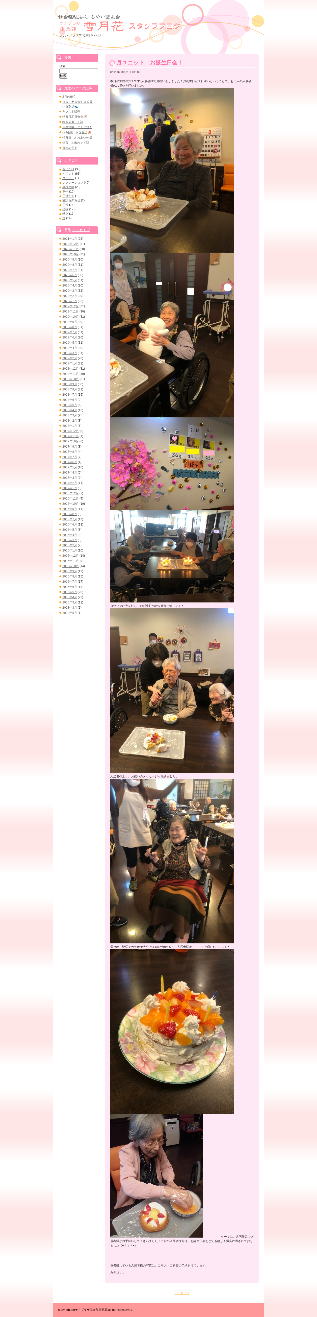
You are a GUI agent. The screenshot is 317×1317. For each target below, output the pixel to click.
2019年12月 (70, 306)
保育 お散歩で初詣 (75, 142)
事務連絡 (68, 187)
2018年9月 (69, 384)
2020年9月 (69, 259)
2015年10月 (70, 566)
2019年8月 (69, 327)
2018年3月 (69, 415)
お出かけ (68, 169)
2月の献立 (69, 96)
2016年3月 (69, 540)
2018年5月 (69, 405)
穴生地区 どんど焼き (77, 127)
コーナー (68, 178)
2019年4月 (69, 348)
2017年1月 (69, 488)
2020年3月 (69, 290)
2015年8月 (69, 576)
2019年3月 (69, 353)
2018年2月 (69, 420)
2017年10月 (70, 441)
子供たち (68, 196)
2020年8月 (69, 264)
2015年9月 (69, 571)
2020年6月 (69, 275)
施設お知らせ (71, 200)
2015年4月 (69, 597)
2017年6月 (69, 462)
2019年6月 (69, 337)
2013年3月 (69, 607)
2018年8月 (69, 389)
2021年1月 (69, 238)
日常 (65, 205)
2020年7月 (69, 270)
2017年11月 (70, 436)
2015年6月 (69, 587)
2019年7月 (69, 332)
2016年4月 (69, 535)
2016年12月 (70, 493)
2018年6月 (69, 400)
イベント (68, 173)
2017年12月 (70, 431)
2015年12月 (70, 555)
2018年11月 (70, 374)
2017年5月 (69, 467)
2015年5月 (69, 592)
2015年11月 (70, 561)
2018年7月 (69, 394)
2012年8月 (69, 613)
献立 (65, 214)
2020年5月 (69, 280)
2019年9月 (69, 322)
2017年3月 (69, 477)
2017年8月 (69, 452)
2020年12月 (70, 244)
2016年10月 (70, 503)
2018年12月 (70, 368)
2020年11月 (70, 249)
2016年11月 (70, 498)
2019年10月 (70, 316)
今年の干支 (69, 148)
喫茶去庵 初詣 (72, 122)
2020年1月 (69, 301)
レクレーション (72, 182)
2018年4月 (69, 410)
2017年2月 (69, 483)
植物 (65, 209)
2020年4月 (69, 285)
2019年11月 (70, 311)
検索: (62, 66)
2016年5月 (69, 529)
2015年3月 (69, 602)
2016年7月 (69, 519)
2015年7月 (69, 581)
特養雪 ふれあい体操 (77, 137)
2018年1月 (69, 426)
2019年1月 (69, 363)
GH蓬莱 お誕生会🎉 (76, 132)
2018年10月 (70, 379)
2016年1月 (69, 550)
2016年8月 (69, 514)
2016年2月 (69, 545)
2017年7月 (69, 457)
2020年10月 (70, 254)
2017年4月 (69, 472)
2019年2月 (69, 358)
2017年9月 (69, 446)
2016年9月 (69, 509)
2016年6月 (69, 524)
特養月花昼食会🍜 (74, 117)
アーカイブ (182, 1293)
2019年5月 (69, 342)
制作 (65, 191)
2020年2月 (69, 296)
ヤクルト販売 (71, 111)
